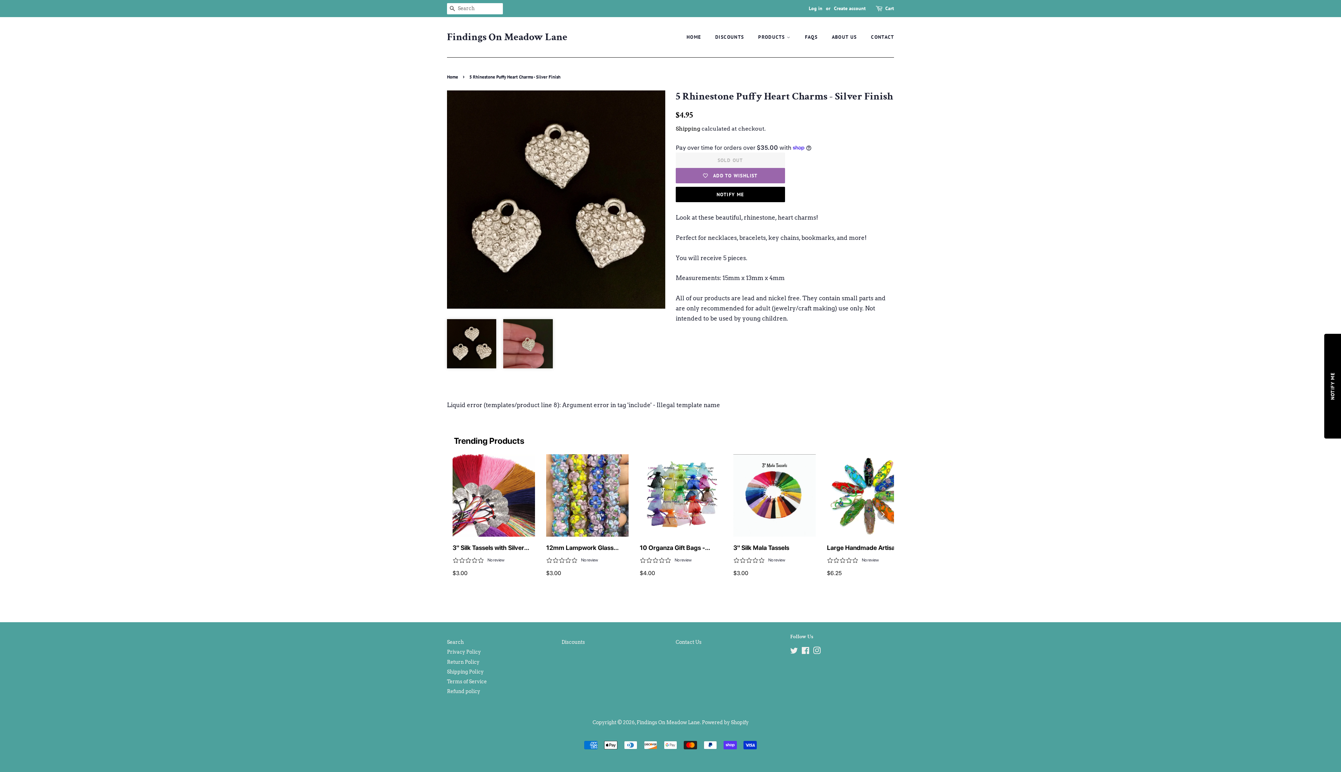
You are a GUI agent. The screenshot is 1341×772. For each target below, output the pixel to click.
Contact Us (689, 642)
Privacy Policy (464, 652)
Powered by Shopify (725, 722)
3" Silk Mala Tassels (761, 547)
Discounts (729, 37)
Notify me (730, 194)
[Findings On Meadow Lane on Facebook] (805, 652)
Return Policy (463, 662)
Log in (815, 8)
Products (772, 37)
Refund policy (463, 691)
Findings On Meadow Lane (507, 37)
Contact (882, 37)
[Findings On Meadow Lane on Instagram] (817, 652)
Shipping (688, 128)
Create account (850, 8)
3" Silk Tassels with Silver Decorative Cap (488, 548)
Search (455, 642)
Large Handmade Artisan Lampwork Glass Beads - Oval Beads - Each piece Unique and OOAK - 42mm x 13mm (867, 548)
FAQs (811, 37)
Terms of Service (467, 681)
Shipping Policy (465, 672)
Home (694, 37)
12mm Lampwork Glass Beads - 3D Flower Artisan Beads (583, 548)
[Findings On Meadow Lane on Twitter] (794, 652)
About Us (844, 37)
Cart (889, 8)
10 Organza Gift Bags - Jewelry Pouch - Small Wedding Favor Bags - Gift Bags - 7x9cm (677, 548)
